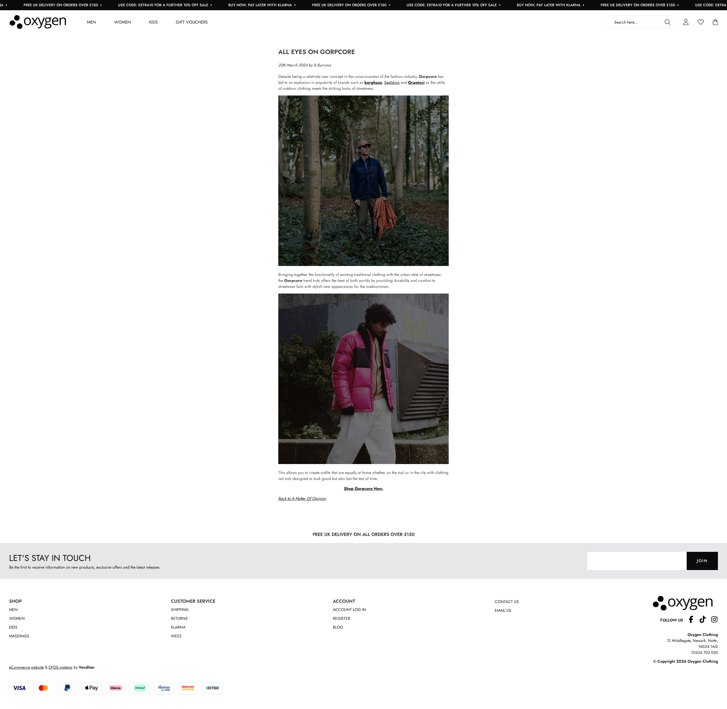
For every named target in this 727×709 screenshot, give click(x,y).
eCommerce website (26, 667)
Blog (338, 627)
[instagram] (714, 620)
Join (702, 561)
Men (91, 22)
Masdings (19, 636)
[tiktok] (705, 620)
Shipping (180, 609)
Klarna (178, 627)
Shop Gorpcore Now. (363, 488)
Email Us (503, 610)
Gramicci (416, 82)
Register (341, 618)
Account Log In (349, 609)
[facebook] (693, 620)
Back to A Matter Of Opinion (302, 498)
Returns (179, 618)
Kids (153, 22)
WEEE (176, 636)
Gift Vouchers (192, 22)
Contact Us (507, 601)
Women (122, 22)
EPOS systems (60, 667)
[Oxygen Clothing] (37, 22)
